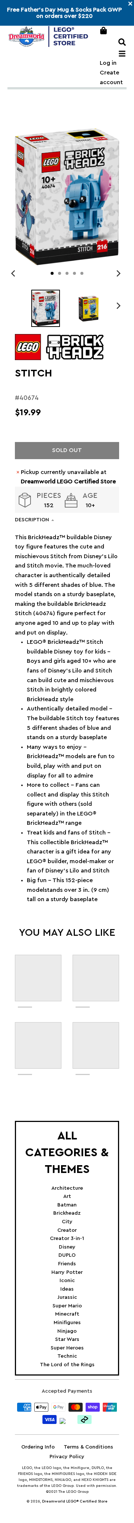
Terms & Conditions (88, 1447)
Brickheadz (67, 1213)
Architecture (67, 1188)
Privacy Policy (67, 1456)
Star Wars (67, 1339)
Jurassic (67, 1297)
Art (67, 1196)
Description (32, 519)
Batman (67, 1205)
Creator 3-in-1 (67, 1238)
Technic (67, 1356)
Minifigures (67, 1322)
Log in (108, 63)
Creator (67, 1230)
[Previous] (14, 273)
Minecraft (67, 1314)
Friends (67, 1263)
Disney (67, 1247)
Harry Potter (67, 1272)
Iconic (67, 1280)
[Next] (118, 273)
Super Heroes (67, 1348)
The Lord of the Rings (67, 1364)
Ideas (67, 1289)
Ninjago (67, 1331)
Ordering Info (38, 1447)
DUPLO (67, 1255)
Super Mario (67, 1306)
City (67, 1221)
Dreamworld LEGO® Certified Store (75, 1501)
